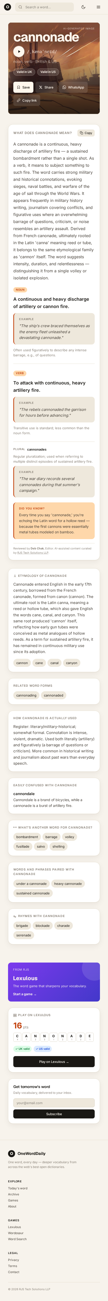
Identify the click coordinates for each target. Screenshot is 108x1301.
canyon (71, 663)
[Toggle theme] (83, 7)
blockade (43, 926)
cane (39, 663)
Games (13, 1200)
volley (69, 837)
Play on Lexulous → (54, 1062)
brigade (22, 926)
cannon (22, 663)
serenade (23, 935)
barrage (51, 837)
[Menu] (98, 7)
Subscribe (54, 1114)
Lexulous (14, 1227)
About (12, 1206)
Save (26, 87)
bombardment (27, 837)
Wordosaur (16, 1233)
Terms (12, 1266)
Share (48, 87)
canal (54, 663)
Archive (13, 1194)
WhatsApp (76, 87)
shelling (58, 846)
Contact (13, 1272)
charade (63, 926)
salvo (41, 846)
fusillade (22, 846)
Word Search (17, 1239)
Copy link (29, 100)
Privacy (13, 1260)
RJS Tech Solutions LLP (32, 552)
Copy (88, 133)
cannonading (26, 695)
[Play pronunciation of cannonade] (18, 51)
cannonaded (53, 695)
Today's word (17, 1188)
